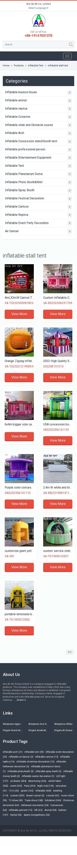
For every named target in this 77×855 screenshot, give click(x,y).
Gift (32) (38, 810)
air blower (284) (18, 781)
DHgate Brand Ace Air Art (13, 730)
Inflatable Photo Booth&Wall (23, 182)
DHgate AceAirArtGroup (38, 730)
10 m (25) (14, 790)
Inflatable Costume (17, 116)
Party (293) (30, 786)
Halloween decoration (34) (35, 805)
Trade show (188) (34, 800)
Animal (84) (50, 810)
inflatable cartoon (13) (46, 757)
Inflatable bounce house (21, 92)
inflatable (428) (43, 790)
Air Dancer (12, 231)
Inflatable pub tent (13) (20, 810)
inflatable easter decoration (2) (38, 776)
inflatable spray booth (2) (48, 771)
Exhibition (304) (53, 800)
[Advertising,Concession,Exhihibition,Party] (57, 405)
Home (6, 65)
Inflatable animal (16, 100)
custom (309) (17, 795)
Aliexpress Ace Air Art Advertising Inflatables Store (38, 724)
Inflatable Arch (14, 133)
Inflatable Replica (16, 214)
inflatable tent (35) (34, 752)
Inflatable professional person (25, 149)
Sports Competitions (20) (37, 815)
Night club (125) (45, 786)
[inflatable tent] (57, 531)
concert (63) (52, 795)
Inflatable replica (16, 108)
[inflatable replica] (19, 531)
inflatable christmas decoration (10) (35, 761)
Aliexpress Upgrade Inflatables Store (13, 724)
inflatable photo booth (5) (20, 771)
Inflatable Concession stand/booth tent (31, 141)
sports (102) (27, 790)
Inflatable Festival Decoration (24, 198)
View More (19, 314)
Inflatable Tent (36, 65)
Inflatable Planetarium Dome (24, 174)
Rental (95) (16, 815)
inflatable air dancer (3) (21, 757)
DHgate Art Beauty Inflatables (64, 730)
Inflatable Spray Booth (19, 190)
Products (19, 65)
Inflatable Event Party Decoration (27, 223)
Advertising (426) (37, 781)
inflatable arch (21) (13, 752)
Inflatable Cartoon (17, 206)
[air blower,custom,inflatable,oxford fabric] (19, 342)
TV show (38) (16, 800)
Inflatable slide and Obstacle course (29, 125)
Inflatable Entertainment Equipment (28, 157)
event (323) (16, 786)
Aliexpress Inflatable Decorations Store (64, 724)
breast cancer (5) (35, 795)
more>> (21, 700)
